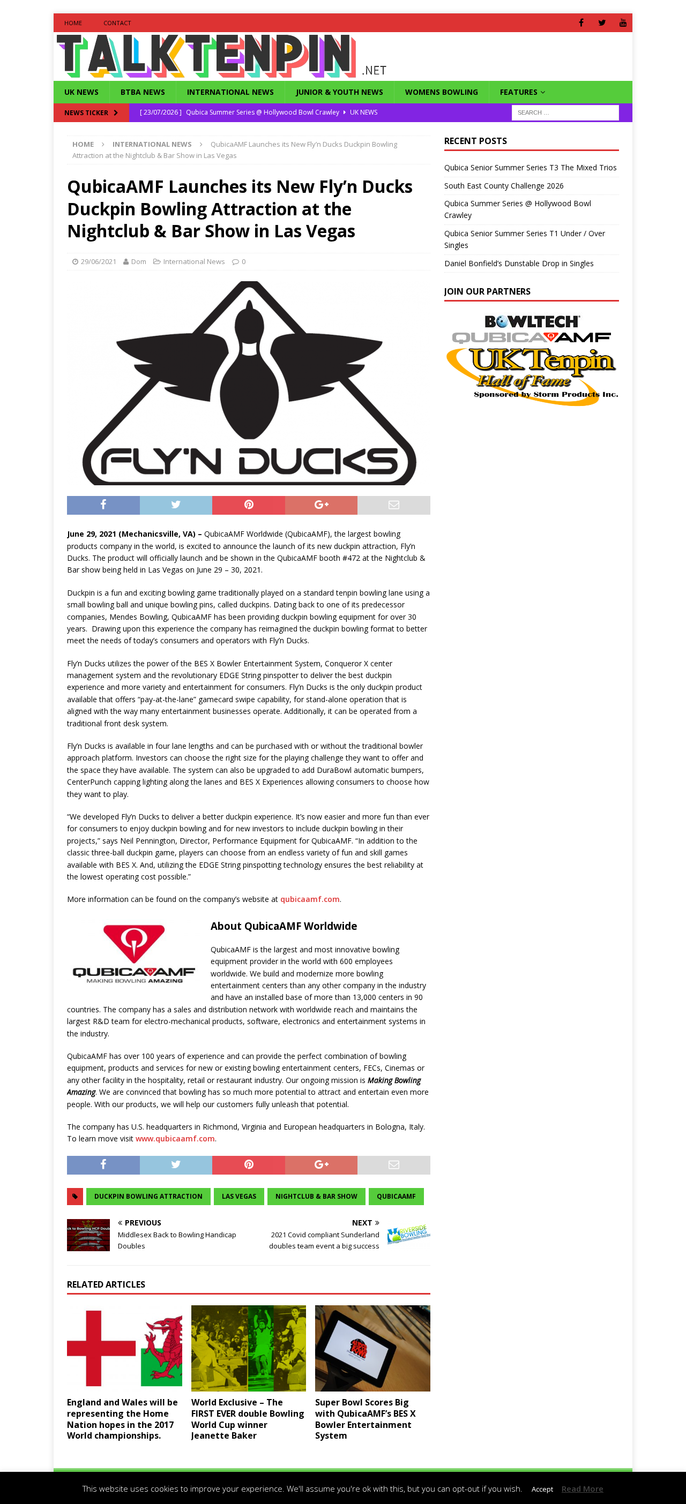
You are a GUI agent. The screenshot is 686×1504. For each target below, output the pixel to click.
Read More (582, 1488)
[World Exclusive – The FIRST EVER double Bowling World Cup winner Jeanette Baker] (249, 1348)
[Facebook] (581, 22)
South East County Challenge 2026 (504, 186)
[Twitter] (602, 22)
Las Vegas (239, 1196)
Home (73, 23)
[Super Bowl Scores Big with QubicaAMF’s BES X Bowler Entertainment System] (372, 1348)
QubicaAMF (396, 1196)
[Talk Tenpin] (221, 75)
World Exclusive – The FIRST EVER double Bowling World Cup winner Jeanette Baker (247, 1418)
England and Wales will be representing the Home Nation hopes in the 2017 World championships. (122, 1418)
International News (230, 92)
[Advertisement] (534, 483)
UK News (81, 92)
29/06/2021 (98, 261)
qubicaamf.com (310, 899)
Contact (117, 23)
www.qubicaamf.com (175, 1138)
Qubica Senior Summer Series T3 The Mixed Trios (530, 167)
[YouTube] (623, 22)
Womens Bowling (441, 92)
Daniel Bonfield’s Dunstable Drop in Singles (519, 263)
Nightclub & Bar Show (316, 1196)
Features (519, 92)
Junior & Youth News (339, 92)
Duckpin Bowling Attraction (148, 1196)
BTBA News (143, 92)
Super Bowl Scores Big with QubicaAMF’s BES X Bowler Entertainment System (365, 1418)
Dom (138, 261)
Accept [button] (542, 1489)
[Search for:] (565, 112)
